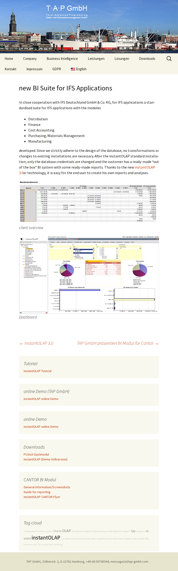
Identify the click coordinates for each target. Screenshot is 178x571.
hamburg (58, 544)
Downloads (147, 58)
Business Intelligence (62, 58)
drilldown (40, 531)
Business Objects (123, 538)
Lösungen (121, 58)
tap (133, 531)
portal (49, 531)
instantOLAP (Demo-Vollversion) (45, 459)
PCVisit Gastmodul (36, 454)
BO (147, 538)
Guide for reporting (37, 492)
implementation (104, 538)
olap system (139, 538)
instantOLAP (46, 537)
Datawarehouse (101, 531)
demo (67, 538)
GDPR (56, 69)
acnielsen (48, 544)
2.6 (62, 538)
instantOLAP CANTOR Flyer (42, 497)
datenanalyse (78, 538)
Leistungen (96, 58)
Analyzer (28, 544)
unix (40, 544)
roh (35, 544)
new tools (91, 538)
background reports (82, 531)
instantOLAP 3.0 (36, 343)
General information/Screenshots (47, 487)
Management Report (119, 531)
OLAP (66, 530)
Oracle (57, 531)
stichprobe (29, 531)
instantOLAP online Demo (41, 399)
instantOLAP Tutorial (37, 371)
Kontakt (10, 69)
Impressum (34, 69)
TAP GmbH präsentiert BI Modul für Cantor (118, 343)
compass (140, 531)
